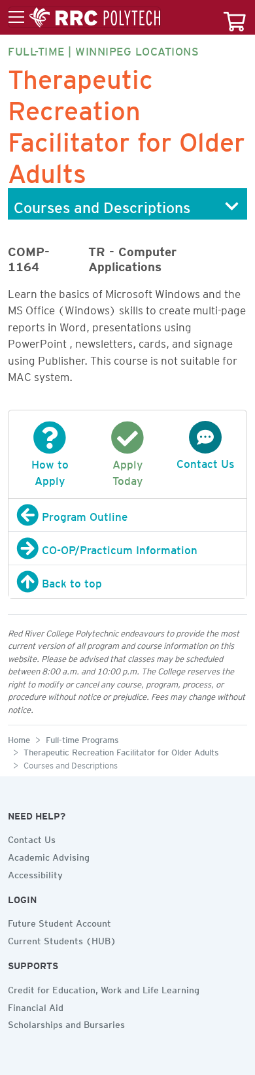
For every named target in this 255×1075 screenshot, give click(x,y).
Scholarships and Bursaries (66, 1022)
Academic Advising (49, 855)
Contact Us (32, 838)
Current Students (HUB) (62, 939)
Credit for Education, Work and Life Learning (103, 988)
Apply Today (127, 470)
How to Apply (50, 470)
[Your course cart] (234, 17)
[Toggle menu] (84, 18)
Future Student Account (59, 921)
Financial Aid (35, 1005)
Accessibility (35, 873)
